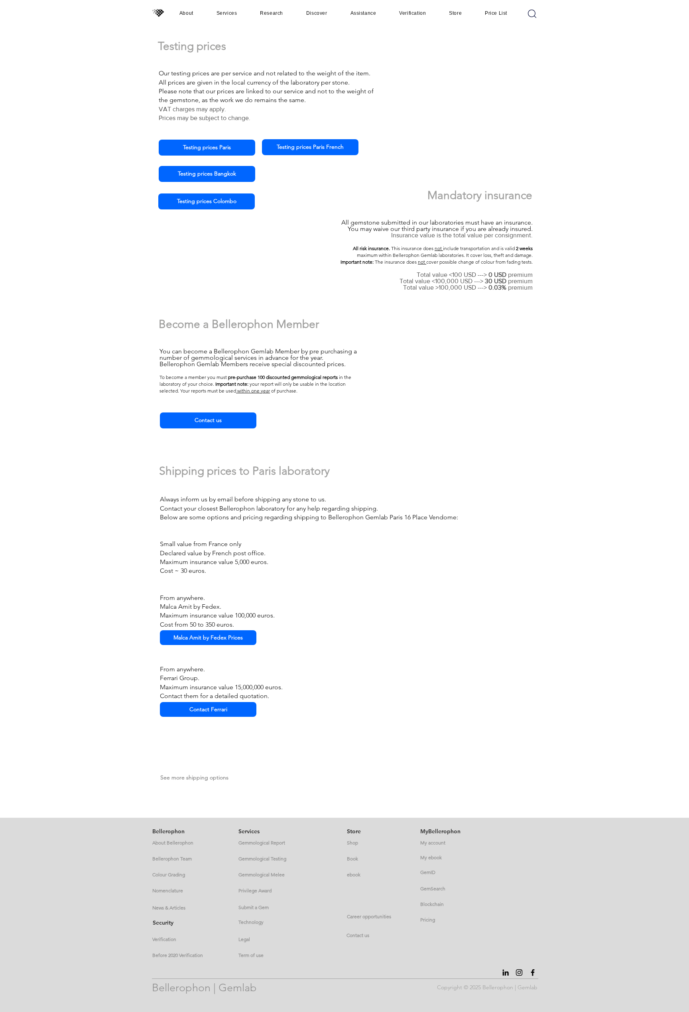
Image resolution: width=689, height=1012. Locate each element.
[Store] (532, 13)
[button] (186, 13)
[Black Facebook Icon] (532, 972)
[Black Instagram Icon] (519, 972)
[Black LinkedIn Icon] (505, 972)
